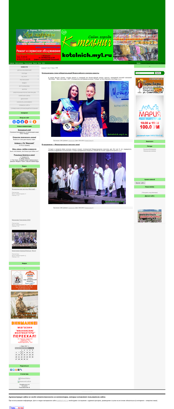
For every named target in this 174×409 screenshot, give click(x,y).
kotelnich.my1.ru (62, 400)
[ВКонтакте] (11, 369)
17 (27, 354)
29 (21, 359)
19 (32, 354)
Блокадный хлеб (24, 130)
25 (30, 357)
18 (30, 354)
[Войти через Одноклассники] (34, 122)
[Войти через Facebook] (22, 122)
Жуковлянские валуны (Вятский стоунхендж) (24, 189)
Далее (120, 79)
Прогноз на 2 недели (149, 151)
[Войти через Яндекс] (26, 122)
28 (19, 359)
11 (29, 352)
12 (32, 352)
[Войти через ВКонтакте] (18, 122)
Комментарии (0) (89, 140)
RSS (43, 63)
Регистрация (28, 63)
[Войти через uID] (14, 122)
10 (27, 352)
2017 (48, 68)
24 (27, 357)
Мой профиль (19, 63)
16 (24, 354)
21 (19, 357)
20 (16, 357)
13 (16, 354)
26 (32, 357)
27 (16, 359)
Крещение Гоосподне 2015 (21, 220)
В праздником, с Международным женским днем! (61, 144)
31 (27, 359)
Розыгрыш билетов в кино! (24, 155)
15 (21, 354)
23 (24, 357)
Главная (11, 63)
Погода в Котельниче (149, 149)
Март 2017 (24, 346)
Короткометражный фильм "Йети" (24, 251)
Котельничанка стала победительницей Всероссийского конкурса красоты (70, 73)
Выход (35, 63)
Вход (39, 63)
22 (21, 357)
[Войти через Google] (30, 122)
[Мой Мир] (18, 369)
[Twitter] (13, 369)
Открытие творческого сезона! (24, 137)
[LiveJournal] (21, 369)
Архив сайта (140, 183)
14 (19, 354)
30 (24, 359)
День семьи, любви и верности (24, 149)
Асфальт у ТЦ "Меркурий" (24, 143)
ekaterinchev (71, 140)
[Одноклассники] (16, 369)
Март (53, 68)
